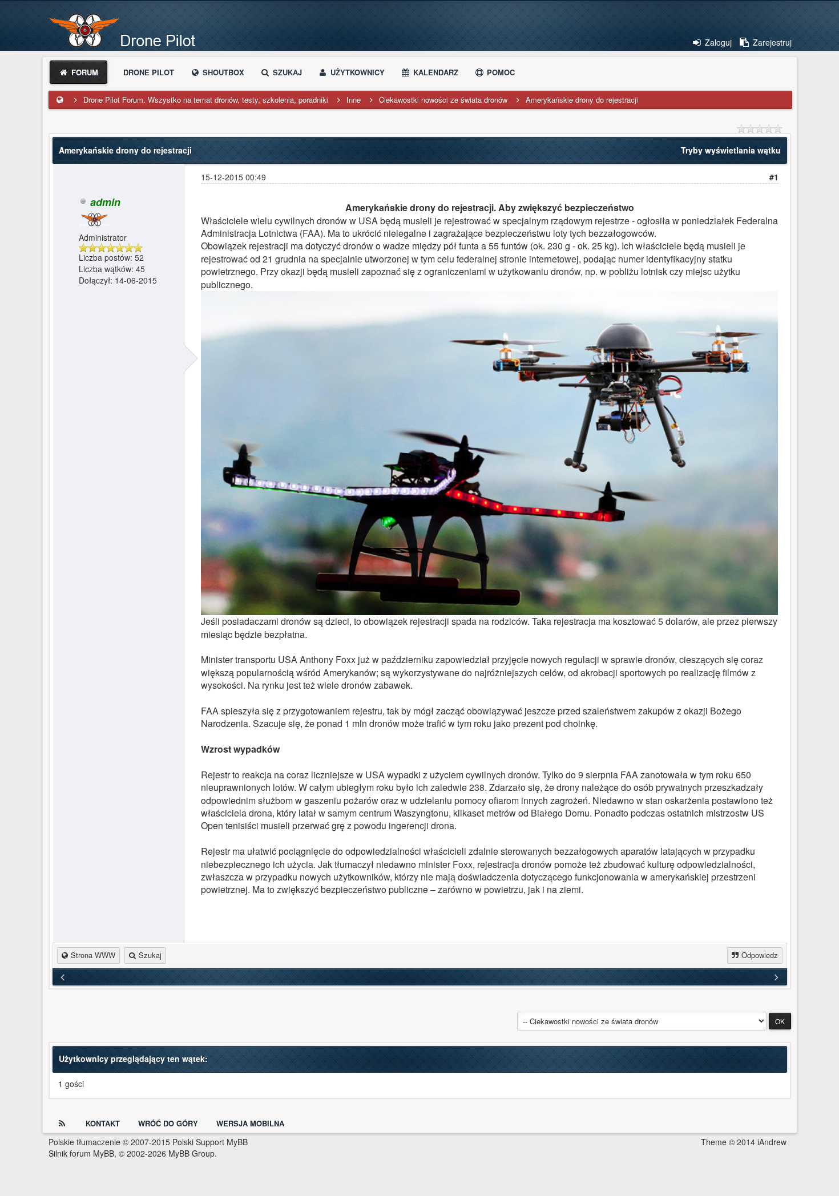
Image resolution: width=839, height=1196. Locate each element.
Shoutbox (222, 72)
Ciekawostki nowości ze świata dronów (443, 99)
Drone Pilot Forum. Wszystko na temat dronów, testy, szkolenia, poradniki (205, 99)
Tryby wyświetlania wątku (731, 150)
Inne (353, 99)
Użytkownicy (356, 72)
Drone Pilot (148, 72)
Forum (83, 72)
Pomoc (500, 72)
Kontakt (103, 1123)
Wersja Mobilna (250, 1123)
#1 (774, 177)
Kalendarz (434, 72)
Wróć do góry (168, 1123)
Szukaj (286, 72)
